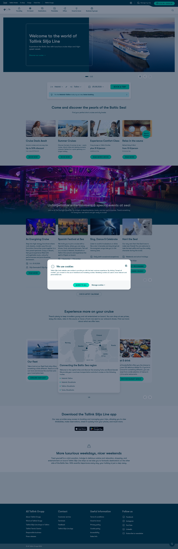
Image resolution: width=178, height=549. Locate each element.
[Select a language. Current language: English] (126, 265)
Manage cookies (97, 285)
